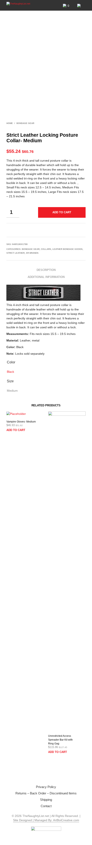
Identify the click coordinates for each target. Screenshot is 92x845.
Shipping (46, 799)
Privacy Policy (46, 787)
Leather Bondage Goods (67, 249)
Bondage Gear (25, 123)
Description (46, 270)
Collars (46, 249)
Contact (46, 806)
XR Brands (32, 253)
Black (10, 371)
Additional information (46, 277)
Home (9, 123)
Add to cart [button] (15, 430)
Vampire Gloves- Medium (21, 421)
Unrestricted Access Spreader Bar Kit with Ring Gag (60, 739)
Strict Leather (15, 253)
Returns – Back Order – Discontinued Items (46, 793)
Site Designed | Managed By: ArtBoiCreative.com (46, 820)
